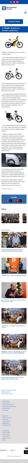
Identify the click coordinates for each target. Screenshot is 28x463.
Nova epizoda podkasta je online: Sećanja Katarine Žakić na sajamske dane (12, 378)
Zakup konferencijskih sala (8, 404)
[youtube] (14, 2)
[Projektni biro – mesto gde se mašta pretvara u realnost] (14, 316)
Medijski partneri (5, 392)
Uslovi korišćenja (5, 434)
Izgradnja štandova (6, 408)
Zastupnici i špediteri (6, 417)
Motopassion (10, 188)
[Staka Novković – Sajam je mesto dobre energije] (14, 266)
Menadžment (5, 416)
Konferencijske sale (6, 421)
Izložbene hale (5, 419)
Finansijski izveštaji (6, 425)
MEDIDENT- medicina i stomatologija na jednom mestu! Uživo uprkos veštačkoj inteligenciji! (13, 352)
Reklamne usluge (6, 403)
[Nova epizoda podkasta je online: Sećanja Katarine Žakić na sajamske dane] (14, 368)
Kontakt (4, 439)
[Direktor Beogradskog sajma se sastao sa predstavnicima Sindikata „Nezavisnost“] (14, 240)
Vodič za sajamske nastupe (8, 390)
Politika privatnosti (6, 436)
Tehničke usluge (5, 401)
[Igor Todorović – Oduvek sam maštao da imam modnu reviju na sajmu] (14, 290)
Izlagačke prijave (5, 430)
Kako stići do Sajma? (7, 394)
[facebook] (10, 2)
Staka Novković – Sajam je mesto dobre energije (13, 275)
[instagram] (17, 2)
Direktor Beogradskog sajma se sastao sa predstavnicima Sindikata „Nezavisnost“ (12, 250)
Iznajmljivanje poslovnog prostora (9, 406)
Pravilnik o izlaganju (6, 432)
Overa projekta (5, 410)
